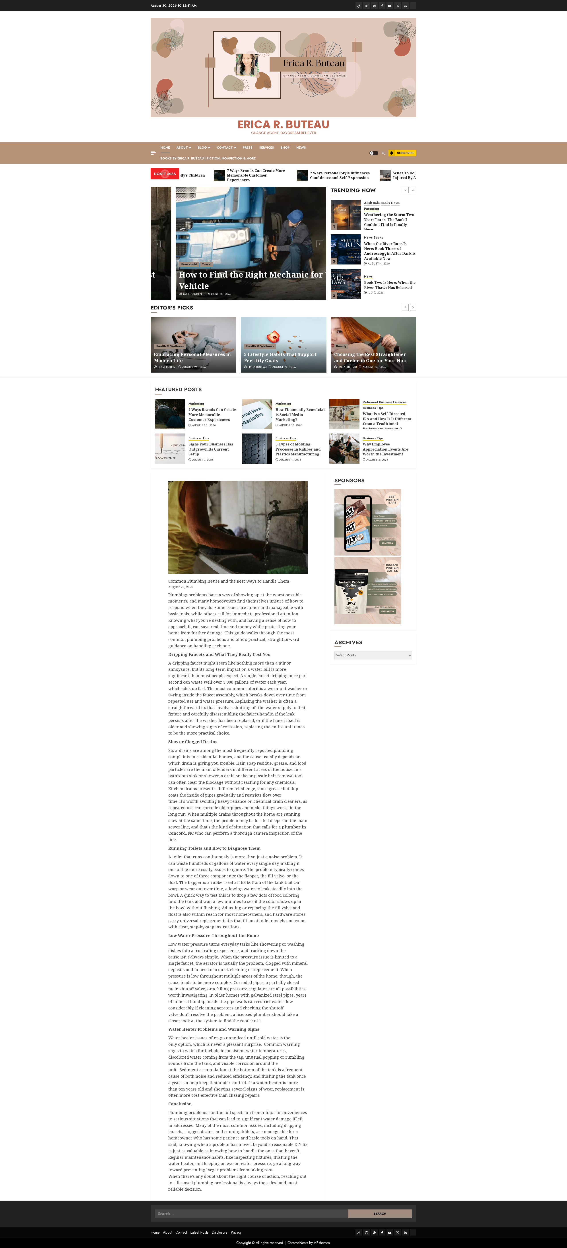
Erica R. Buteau (284, 124)
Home (165, 147)
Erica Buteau (167, 367)
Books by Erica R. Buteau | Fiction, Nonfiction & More (208, 158)
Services (266, 147)
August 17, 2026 (290, 425)
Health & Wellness (378, 278)
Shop (285, 147)
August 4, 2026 (379, 229)
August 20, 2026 (374, 367)
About (182, 147)
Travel (181, 264)
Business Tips (373, 408)
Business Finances (392, 402)
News (301, 147)
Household (164, 264)
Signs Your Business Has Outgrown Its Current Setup (210, 449)
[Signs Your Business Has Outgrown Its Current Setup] (170, 448)
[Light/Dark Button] (373, 153)
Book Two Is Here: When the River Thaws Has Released (390, 250)
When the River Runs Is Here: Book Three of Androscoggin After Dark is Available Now (390, 216)
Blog (202, 147)
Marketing (196, 404)
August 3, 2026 (377, 460)
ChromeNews (297, 1242)
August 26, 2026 (204, 425)
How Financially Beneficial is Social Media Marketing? (300, 414)
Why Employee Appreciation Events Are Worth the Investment (385, 449)
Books (378, 203)
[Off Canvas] (153, 153)
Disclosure (219, 1232)
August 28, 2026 (194, 294)
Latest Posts (199, 1232)
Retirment (370, 402)
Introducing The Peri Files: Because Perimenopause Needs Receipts (389, 288)
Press (247, 147)
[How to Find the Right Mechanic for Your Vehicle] (238, 243)
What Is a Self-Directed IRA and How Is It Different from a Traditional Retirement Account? (387, 421)
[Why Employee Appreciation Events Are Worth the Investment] (344, 448)
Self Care (343, 346)
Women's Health (376, 272)
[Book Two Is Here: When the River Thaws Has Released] (346, 249)
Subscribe (405, 153)
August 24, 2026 (194, 367)
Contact (225, 147)
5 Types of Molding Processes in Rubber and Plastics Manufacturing (298, 449)
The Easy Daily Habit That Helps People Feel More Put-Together (371, 357)
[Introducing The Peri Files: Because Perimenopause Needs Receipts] (346, 284)
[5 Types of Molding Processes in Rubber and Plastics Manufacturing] (257, 448)
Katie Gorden (167, 294)
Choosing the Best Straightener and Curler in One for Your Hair (281, 357)
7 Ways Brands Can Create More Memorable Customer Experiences (212, 414)
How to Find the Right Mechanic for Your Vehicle (236, 280)
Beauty (251, 346)
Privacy (236, 1232)
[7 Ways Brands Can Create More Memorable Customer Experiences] (170, 414)
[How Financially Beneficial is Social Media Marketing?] (257, 414)
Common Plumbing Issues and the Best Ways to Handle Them (229, 581)
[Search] (383, 153)
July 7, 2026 (376, 258)
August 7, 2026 (203, 460)
